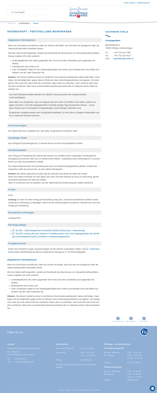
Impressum (75, 390)
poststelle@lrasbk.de (24, 362)
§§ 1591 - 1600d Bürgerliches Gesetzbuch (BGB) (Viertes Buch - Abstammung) (50, 230)
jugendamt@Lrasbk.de (124, 58)
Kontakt (67, 390)
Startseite (11, 23)
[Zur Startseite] (78, 12)
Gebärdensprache (143, 3)
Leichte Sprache (129, 3)
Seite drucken (117, 321)
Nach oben (144, 321)
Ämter (36, 23)
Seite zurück (131, 321)
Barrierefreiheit (94, 390)
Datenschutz (84, 390)
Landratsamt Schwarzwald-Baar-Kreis (23, 348)
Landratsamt (24, 23)
